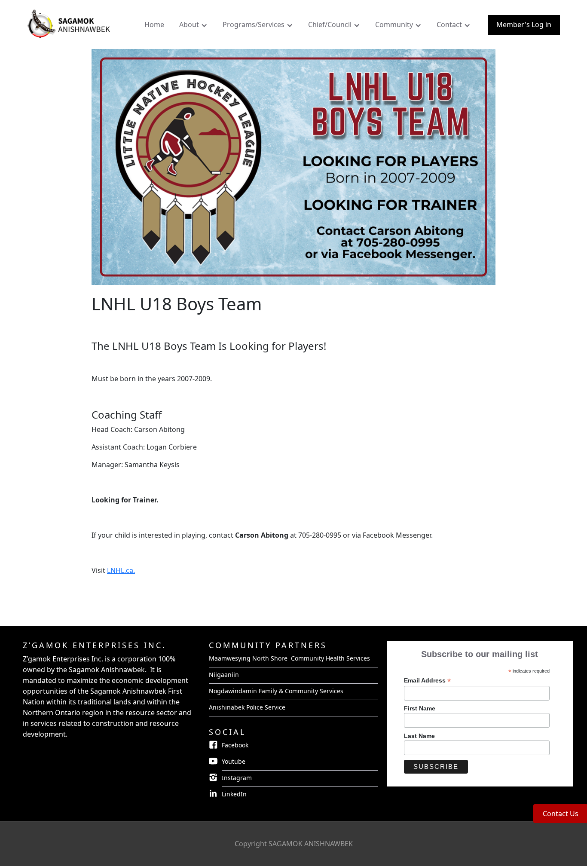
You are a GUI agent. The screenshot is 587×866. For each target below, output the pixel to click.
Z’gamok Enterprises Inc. (63, 659)
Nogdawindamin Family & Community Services (276, 691)
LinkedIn (234, 794)
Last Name (419, 735)
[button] (194, 26)
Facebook (235, 745)
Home (154, 24)
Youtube (233, 761)
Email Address (427, 680)
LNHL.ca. (121, 570)
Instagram (237, 778)
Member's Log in (523, 24)
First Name (419, 708)
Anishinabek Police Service (247, 707)
